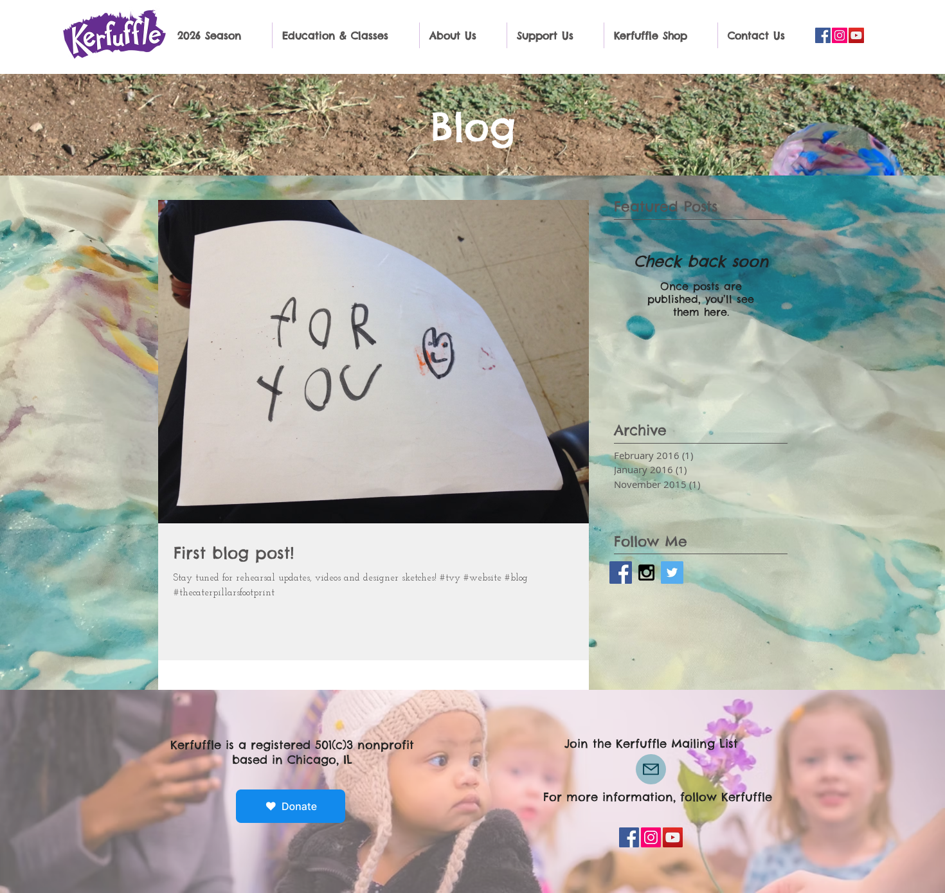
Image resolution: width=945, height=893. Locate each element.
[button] (220, 35)
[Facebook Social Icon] (823, 35)
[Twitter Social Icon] (672, 572)
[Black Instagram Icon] (646, 572)
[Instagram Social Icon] (839, 35)
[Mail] (651, 769)
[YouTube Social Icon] (856, 35)
